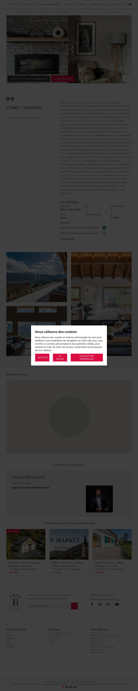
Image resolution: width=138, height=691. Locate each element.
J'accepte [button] (42, 357)
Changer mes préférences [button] (87, 357)
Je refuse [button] (60, 357)
